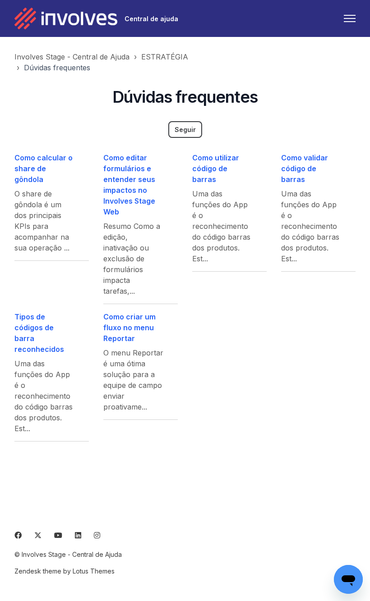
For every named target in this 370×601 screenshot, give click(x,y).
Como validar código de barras (304, 168)
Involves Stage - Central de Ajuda (72, 56)
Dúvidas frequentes (57, 67)
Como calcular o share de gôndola (43, 168)
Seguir (185, 129)
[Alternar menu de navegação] (349, 18)
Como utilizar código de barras (215, 168)
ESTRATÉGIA (164, 56)
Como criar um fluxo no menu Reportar (129, 327)
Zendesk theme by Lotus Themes (64, 571)
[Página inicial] (65, 18)
